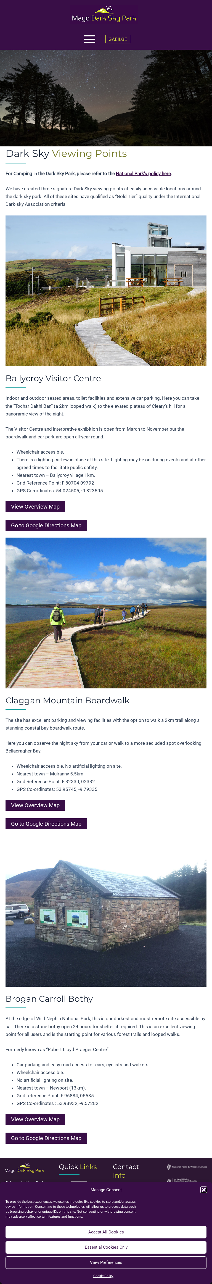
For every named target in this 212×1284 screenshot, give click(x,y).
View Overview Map (35, 506)
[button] (203, 1190)
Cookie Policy (103, 1276)
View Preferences (106, 1262)
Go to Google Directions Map (46, 525)
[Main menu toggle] (89, 39)
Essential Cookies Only (106, 1247)
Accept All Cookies (106, 1232)
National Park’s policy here (143, 173)
